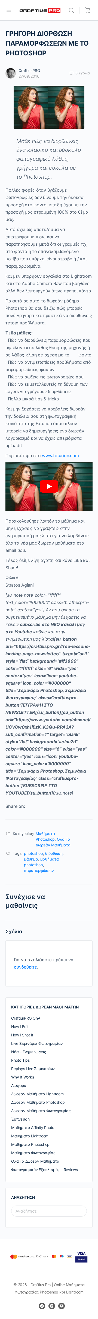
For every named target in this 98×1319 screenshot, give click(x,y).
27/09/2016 (29, 76)
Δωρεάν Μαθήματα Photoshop (38, 1102)
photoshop (33, 853)
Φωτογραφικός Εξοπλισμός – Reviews (44, 1169)
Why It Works (22, 1077)
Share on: (15, 806)
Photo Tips (20, 1060)
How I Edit (20, 1026)
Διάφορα (18, 1085)
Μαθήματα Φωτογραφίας (33, 1152)
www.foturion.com (60, 455)
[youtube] (61, 1306)
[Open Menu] (8, 10)
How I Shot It (22, 1035)
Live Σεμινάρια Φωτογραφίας (37, 1043)
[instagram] (51, 1306)
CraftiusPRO (29, 70)
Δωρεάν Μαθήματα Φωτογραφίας (41, 1110)
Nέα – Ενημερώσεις (28, 1051)
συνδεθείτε (25, 967)
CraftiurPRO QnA (25, 1018)
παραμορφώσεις (39, 870)
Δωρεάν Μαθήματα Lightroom (37, 1094)
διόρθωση (54, 853)
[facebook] (42, 1306)
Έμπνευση (20, 1119)
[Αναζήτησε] (72, 10)
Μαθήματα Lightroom (29, 1136)
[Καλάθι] (87, 10)
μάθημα (31, 859)
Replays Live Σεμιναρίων (33, 1068)
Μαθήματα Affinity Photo (32, 1127)
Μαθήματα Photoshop (30, 1144)
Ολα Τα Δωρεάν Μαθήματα (35, 1161)
